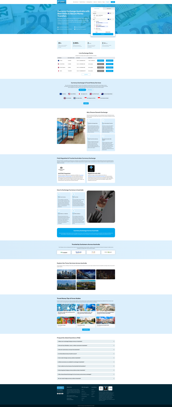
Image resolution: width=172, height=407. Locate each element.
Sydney (92, 389)
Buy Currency (109, 60)
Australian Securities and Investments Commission (96, 176)
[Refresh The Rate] (94, 15)
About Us (83, 391)
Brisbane (92, 396)
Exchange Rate (84, 396)
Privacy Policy (69, 398)
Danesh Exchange (81, 405)
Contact (83, 398)
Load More (86, 74)
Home (83, 389)
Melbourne (93, 391)
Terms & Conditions (70, 399)
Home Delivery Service (85, 394)
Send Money (101, 60)
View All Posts (86, 329)
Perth (92, 394)
